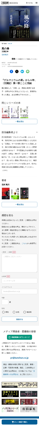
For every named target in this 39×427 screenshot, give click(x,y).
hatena (22, 71)
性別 (3, 308)
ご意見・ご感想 (7, 252)
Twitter (17, 71)
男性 (7, 312)
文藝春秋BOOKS (9, 3)
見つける (29, 3)
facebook (11, 71)
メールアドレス (7, 287)
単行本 (10, 43)
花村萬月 (5, 55)
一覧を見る (19, 121)
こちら (24, 243)
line (27, 71)
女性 (17, 312)
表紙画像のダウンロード (20, 337)
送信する (19, 319)
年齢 (3, 298)
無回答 (29, 312)
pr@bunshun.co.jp (19, 358)
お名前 (4, 276)
